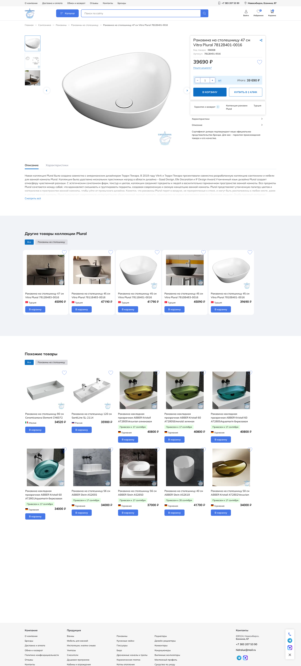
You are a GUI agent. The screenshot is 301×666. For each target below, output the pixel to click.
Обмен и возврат (76, 3)
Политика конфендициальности (42, 655)
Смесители (72, 655)
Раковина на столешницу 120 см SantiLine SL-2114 (92, 415)
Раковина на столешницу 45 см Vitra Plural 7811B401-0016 (137, 295)
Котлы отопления (126, 664)
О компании (31, 3)
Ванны (70, 636)
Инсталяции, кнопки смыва (81, 645)
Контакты (108, 3)
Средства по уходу (165, 664)
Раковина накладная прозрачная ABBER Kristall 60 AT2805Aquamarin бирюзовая (229, 417)
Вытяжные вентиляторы (167, 655)
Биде (119, 650)
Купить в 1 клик (245, 92)
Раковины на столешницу (84, 25)
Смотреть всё (33, 198)
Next (187, 90)
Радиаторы (161, 636)
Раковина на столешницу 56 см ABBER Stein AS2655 (91, 492)
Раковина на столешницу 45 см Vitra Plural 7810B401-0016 (230, 295)
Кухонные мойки (125, 640)
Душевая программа (78, 659)
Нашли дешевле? (202, 67)
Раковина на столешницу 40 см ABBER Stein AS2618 (183, 492)
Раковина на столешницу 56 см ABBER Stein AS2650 (137, 492)
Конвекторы (161, 645)
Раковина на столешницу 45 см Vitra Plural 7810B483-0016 (183, 295)
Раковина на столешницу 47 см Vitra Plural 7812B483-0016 (44, 295)
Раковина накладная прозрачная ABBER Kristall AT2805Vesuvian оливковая (135, 417)
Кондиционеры (163, 650)
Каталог (70, 13)
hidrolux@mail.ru (246, 649)
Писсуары (122, 645)
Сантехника (44, 25)
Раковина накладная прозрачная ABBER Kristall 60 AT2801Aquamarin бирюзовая (43, 494)
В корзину (209, 92)
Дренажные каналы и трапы (132, 655)
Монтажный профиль (166, 659)
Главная (29, 25)
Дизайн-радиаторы (165, 640)
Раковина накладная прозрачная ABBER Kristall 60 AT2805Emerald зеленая (182, 417)
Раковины (61, 25)
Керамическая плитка (128, 659)
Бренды (122, 3)
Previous (47, 90)
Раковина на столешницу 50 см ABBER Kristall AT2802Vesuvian (230, 492)
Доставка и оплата (52, 3)
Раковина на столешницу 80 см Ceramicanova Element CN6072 (44, 415)
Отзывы (94, 3)
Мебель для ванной (77, 640)
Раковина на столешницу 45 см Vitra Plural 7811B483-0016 (91, 295)
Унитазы (71, 650)
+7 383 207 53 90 (246, 644)
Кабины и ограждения (79, 664)
